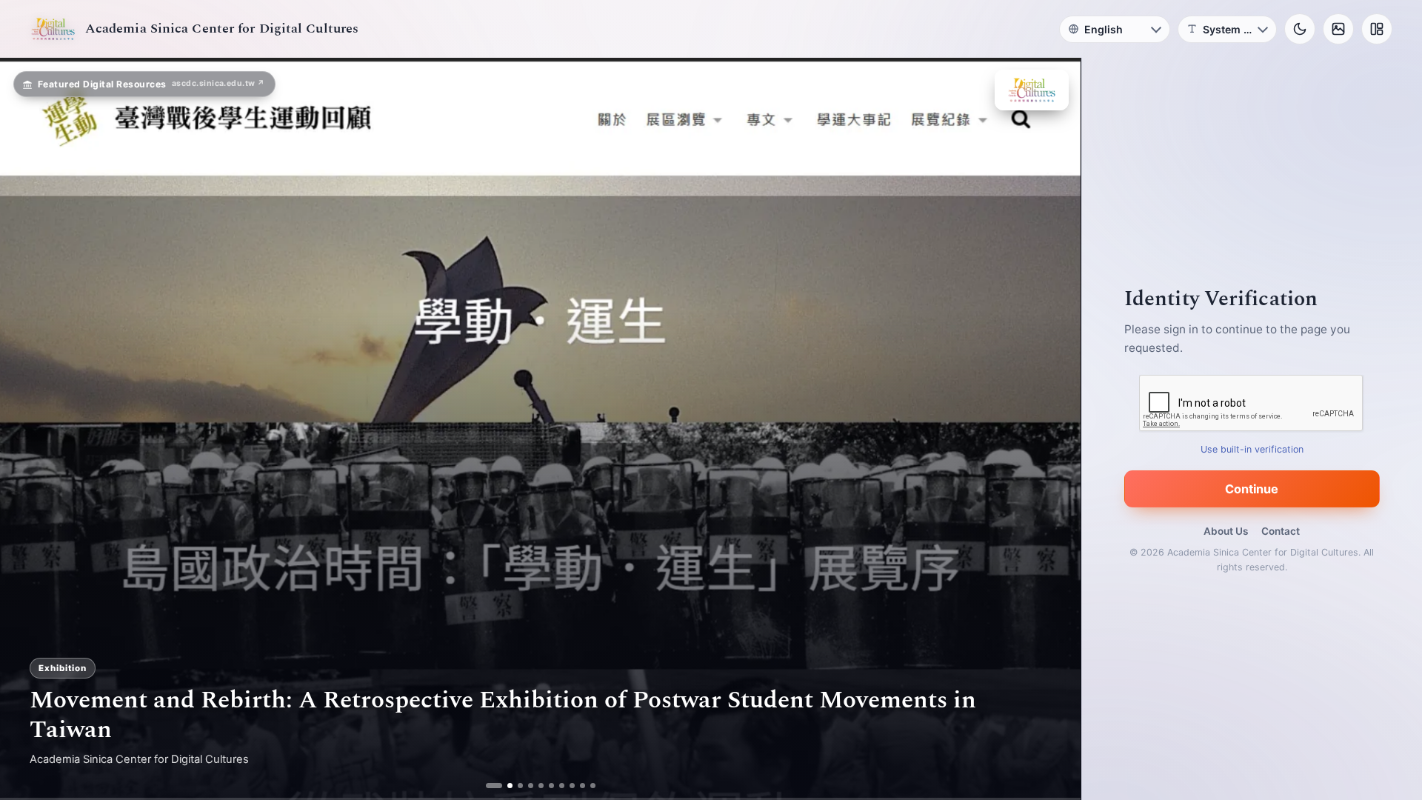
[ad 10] (587, 785)
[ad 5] (535, 785)
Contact (1280, 531)
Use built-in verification (1252, 449)
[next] (1054, 429)
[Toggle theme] (1299, 28)
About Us (1226, 531)
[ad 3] (514, 785)
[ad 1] (493, 785)
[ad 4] (524, 785)
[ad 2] (504, 785)
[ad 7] (555, 785)
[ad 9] (576, 785)
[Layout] (1376, 28)
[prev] (26, 429)
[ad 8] (566, 785)
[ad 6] (545, 785)
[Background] (1338, 28)
